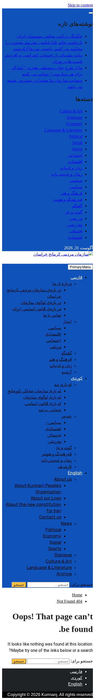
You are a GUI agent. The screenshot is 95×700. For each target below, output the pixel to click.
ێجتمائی (75, 231)
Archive (64, 573)
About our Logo (46, 498)
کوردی (76, 378)
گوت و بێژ (73, 212)
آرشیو (67, 371)
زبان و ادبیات (71, 168)
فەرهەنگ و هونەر (67, 199)
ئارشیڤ (65, 466)
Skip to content (80, 5)
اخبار (67, 321)
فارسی (76, 277)
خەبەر (66, 416)
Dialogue (74, 117)
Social (77, 142)
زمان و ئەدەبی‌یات (66, 174)
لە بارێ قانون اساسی (43, 403)
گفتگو (77, 206)
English (75, 472)
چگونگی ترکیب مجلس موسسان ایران (49, 36)
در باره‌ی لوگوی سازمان (41, 302)
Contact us (50, 517)
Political (75, 136)
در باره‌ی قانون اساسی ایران (36, 308)
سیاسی (75, 180)
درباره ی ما (62, 283)
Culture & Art (70, 111)
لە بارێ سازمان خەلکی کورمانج (34, 390)
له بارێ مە (63, 384)
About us (63, 479)
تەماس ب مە (50, 409)
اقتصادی (75, 161)
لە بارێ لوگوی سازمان (42, 397)
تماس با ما (52, 315)
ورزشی (75, 218)
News (66, 523)
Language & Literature (63, 130)
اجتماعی (75, 155)
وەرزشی (74, 224)
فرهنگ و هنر (71, 193)
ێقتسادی (75, 237)
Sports (77, 149)
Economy (74, 123)
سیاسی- (53, 422)
